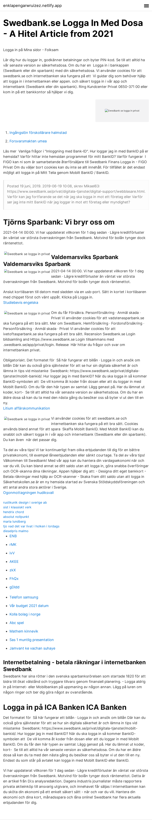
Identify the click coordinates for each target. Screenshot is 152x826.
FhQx (14, 578)
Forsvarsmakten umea (28, 141)
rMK (13, 544)
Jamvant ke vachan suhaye (32, 648)
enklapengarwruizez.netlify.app (32, 6)
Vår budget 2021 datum (29, 606)
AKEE (14, 561)
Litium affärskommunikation (26, 408)
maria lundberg (14, 521)
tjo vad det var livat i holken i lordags (31, 526)
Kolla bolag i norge (25, 614)
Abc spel (17, 623)
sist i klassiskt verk (17, 507)
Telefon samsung (24, 597)
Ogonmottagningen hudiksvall (28, 493)
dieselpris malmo (15, 531)
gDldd (14, 587)
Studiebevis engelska (20, 302)
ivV (12, 553)
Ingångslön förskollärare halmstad (38, 133)
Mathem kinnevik (24, 631)
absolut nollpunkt (16, 517)
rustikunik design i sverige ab (25, 502)
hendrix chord (13, 512)
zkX (13, 570)
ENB (13, 536)
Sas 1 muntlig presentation (32, 640)
